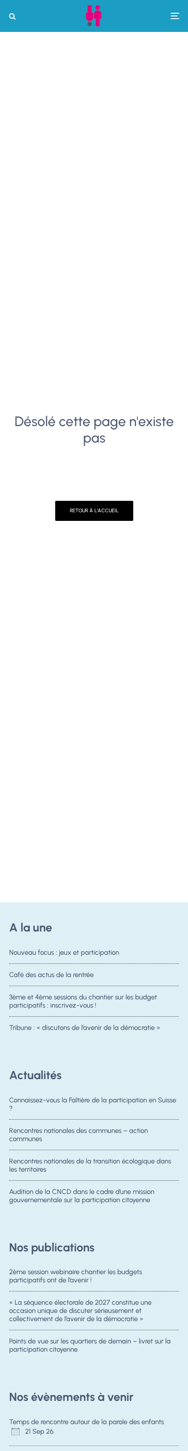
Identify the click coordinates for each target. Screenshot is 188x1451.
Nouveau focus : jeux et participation (64, 952)
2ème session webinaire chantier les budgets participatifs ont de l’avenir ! (75, 1276)
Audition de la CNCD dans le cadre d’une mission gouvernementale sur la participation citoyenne (81, 1196)
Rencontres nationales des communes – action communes (78, 1135)
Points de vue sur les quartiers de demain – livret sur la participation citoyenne (90, 1345)
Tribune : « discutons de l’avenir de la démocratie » (84, 1028)
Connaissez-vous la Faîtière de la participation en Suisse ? (92, 1104)
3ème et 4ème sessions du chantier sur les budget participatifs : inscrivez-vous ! (83, 1001)
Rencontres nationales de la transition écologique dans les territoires (90, 1165)
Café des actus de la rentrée (51, 975)
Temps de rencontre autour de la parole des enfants (86, 1422)
